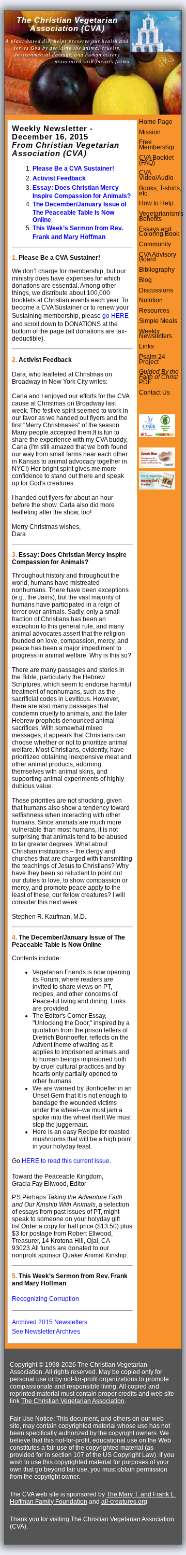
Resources (154, 310)
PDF (145, 382)
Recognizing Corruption (45, 1298)
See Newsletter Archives (46, 1331)
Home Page (156, 121)
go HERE (115, 315)
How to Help (156, 203)
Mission (150, 132)
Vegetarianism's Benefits (161, 216)
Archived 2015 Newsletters (49, 1322)
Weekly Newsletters (155, 334)
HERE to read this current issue (66, 1161)
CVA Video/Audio (156, 175)
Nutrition (151, 300)
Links (146, 346)
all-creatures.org (124, 1501)
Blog (145, 280)
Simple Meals (158, 321)
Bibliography (157, 269)
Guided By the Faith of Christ (159, 374)
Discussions (156, 290)
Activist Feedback (59, 178)
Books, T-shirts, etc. (160, 191)
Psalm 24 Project (152, 359)
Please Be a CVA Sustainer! (73, 168)
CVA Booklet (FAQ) (156, 160)
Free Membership (156, 144)
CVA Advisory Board (157, 257)
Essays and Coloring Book (159, 232)
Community (155, 244)
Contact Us (154, 392)
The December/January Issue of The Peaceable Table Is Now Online (80, 212)
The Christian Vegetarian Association (73, 1401)
